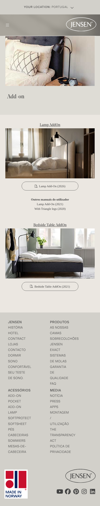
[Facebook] (67, 491)
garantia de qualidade (59, 373)
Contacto (17, 350)
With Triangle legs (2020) (50, 209)
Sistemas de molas (58, 358)
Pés (11, 429)
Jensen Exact (56, 347)
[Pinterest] (76, 491)
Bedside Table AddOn (50, 225)
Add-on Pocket (14, 399)
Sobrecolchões (60, 339)
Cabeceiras (18, 435)
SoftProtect (18, 418)
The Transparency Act (60, 435)
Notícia (56, 396)
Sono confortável (18, 364)
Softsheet (17, 424)
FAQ (53, 384)
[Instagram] (84, 491)
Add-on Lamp (14, 410)
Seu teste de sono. (16, 375)
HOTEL (13, 333)
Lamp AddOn (50, 125)
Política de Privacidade (60, 449)
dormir (14, 355)
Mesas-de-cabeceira (17, 449)
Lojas (13, 344)
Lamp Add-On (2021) (50, 204)
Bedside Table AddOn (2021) (52, 286)
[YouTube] (59, 491)
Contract (17, 339)
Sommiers (17, 441)
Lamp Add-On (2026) (52, 186)
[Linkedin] (93, 491)
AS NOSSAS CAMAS (59, 330)
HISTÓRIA (15, 327)
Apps (54, 407)
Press (55, 401)
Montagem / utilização (59, 418)
